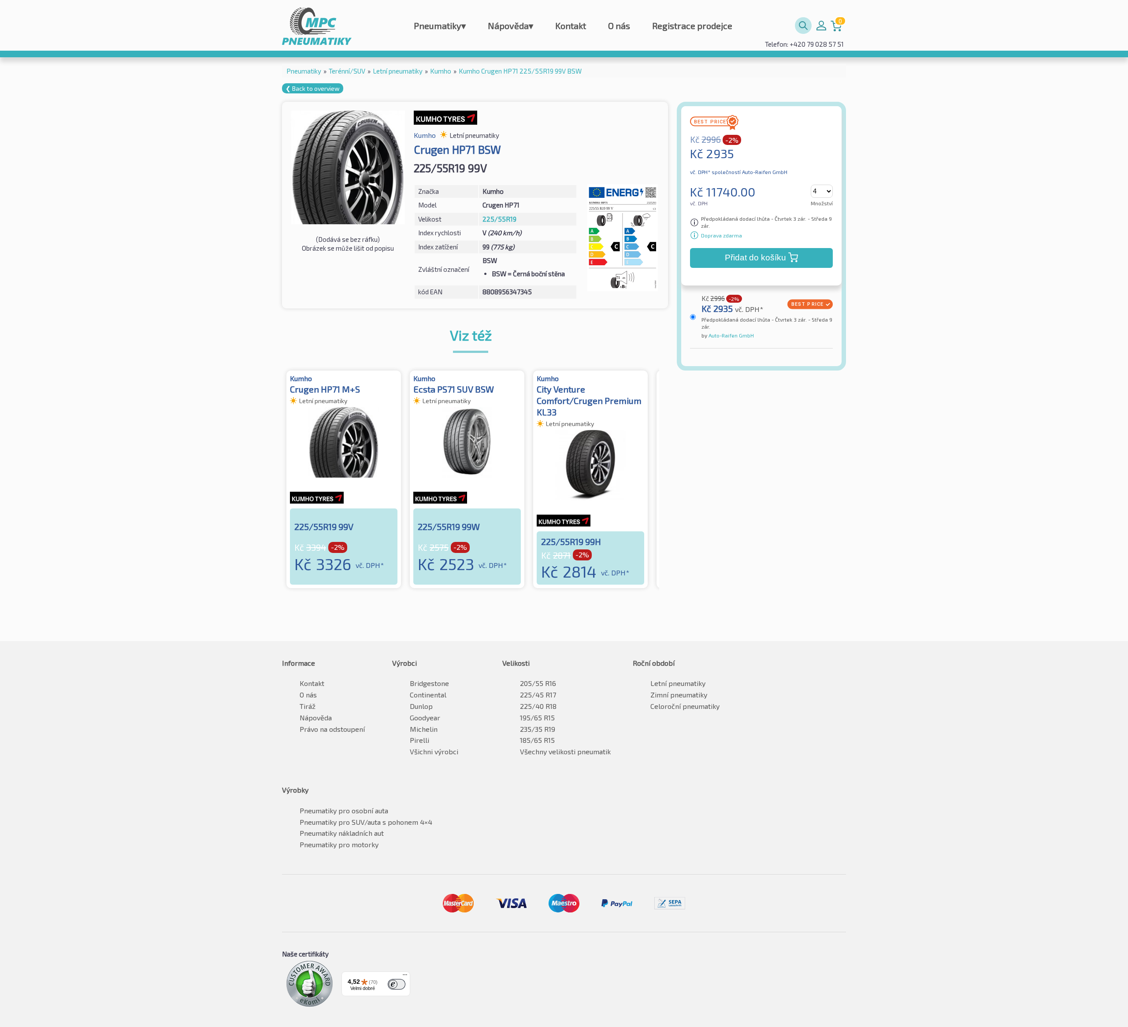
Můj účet (821, 25)
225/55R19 (499, 219)
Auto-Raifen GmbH (730, 335)
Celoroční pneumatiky (685, 706)
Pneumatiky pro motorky (339, 844)
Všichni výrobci (434, 751)
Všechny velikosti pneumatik (565, 751)
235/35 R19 (537, 729)
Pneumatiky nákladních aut (342, 833)
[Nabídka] (405, 976)
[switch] (396, 984)
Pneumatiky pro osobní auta (344, 810)
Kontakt (570, 25)
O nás (619, 25)
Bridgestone (429, 683)
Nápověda (510, 25)
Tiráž (307, 706)
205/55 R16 (538, 683)
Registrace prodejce (692, 25)
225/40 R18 (538, 706)
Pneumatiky (440, 25)
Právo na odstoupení (332, 729)
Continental (428, 694)
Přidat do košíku (755, 257)
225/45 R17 (538, 694)
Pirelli (419, 740)
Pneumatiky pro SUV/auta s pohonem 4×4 (366, 822)
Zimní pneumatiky (678, 694)
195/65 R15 (537, 717)
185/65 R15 (537, 740)
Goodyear (425, 717)
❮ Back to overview (313, 88)
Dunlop (421, 706)
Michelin (424, 729)
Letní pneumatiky (677, 683)
